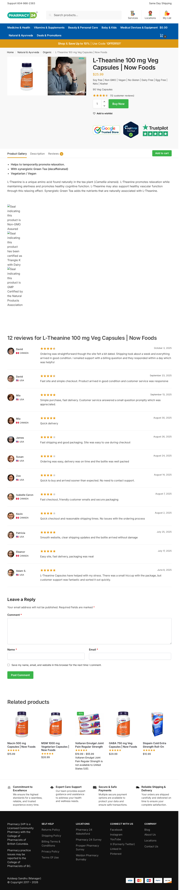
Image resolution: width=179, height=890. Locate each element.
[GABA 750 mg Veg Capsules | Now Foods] (123, 724)
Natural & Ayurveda (28, 52)
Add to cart (162, 153)
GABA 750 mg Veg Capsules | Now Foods (123, 745)
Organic (47, 52)
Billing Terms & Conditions (51, 843)
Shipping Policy (51, 835)
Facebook (116, 829)
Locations (150, 17)
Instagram (116, 834)
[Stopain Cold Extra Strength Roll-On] (157, 724)
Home (10, 52)
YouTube (115, 839)
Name (12, 649)
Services (133, 17)
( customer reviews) (122, 96)
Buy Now (118, 104)
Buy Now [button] (21, 761)
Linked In (115, 849)
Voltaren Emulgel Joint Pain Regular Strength (89, 745)
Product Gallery (17, 153)
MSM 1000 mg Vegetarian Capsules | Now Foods (55, 747)
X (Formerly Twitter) (122, 844)
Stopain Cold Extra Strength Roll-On (154, 745)
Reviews (55, 153)
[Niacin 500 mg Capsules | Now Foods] (21, 724)
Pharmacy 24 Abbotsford (84, 831)
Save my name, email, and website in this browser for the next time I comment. (57, 664)
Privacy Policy (50, 851)
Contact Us (151, 846)
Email (93, 649)
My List (167, 17)
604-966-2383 (26, 3)
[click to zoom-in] (26, 76)
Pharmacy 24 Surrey (88, 839)
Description (37, 153)
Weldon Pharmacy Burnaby (87, 857)
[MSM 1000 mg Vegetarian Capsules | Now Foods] (55, 724)
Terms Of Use (50, 857)
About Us (150, 834)
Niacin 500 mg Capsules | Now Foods (21, 745)
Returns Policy (51, 829)
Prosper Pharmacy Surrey (87, 847)
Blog (147, 829)
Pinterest (115, 853)
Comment (14, 614)
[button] (166, 31)
